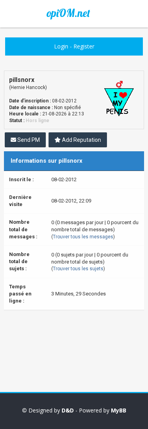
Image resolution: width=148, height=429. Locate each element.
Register (83, 46)
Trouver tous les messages (83, 237)
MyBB (118, 410)
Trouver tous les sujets (78, 268)
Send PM (28, 140)
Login (61, 46)
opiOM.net (68, 13)
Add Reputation (81, 140)
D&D (68, 410)
